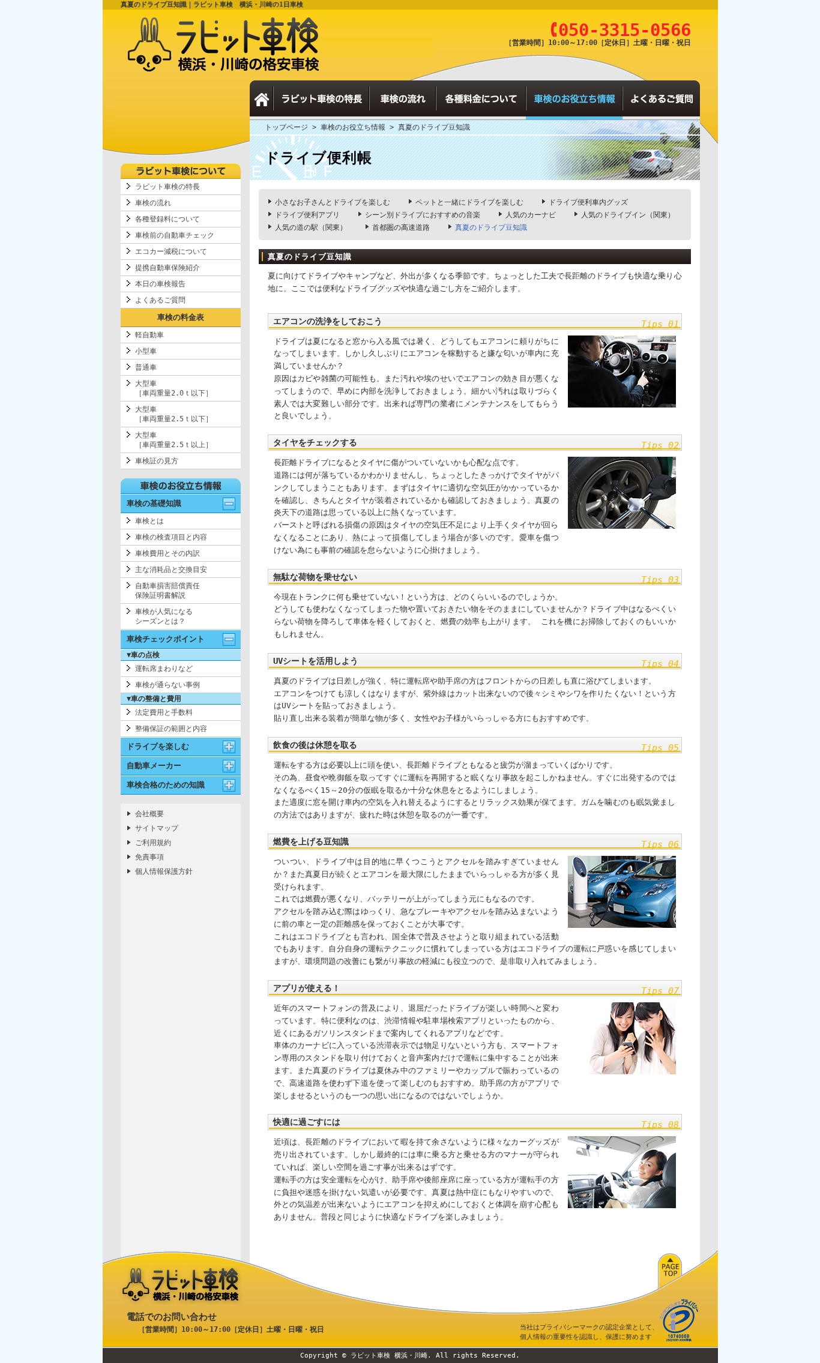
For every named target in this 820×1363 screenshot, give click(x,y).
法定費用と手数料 (164, 712)
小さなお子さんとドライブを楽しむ (332, 202)
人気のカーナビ (530, 215)
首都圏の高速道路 (401, 227)
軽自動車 (149, 335)
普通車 (146, 367)
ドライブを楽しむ (158, 746)
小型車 (146, 351)
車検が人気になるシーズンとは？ (164, 616)
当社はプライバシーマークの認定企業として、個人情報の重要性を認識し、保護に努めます (589, 1332)
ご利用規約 (153, 842)
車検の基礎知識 (154, 503)
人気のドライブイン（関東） (628, 215)
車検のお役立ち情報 (353, 127)
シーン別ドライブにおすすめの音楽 (422, 215)
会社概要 (149, 814)
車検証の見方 (156, 461)
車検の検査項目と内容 (171, 537)
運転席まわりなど (164, 668)
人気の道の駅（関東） (311, 227)
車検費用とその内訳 (167, 553)
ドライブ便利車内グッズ (588, 202)
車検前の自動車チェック (174, 235)
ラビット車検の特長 (167, 186)
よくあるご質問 (160, 300)
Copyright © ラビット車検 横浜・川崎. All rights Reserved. (410, 1355)
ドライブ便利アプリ (307, 215)
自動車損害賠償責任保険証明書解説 (167, 591)
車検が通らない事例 (167, 685)
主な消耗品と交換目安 (171, 569)
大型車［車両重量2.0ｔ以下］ (174, 388)
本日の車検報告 (160, 284)
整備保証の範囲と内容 (171, 728)
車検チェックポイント (166, 638)
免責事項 (149, 857)
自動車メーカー (154, 765)
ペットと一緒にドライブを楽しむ (469, 202)
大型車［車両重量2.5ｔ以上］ (174, 440)
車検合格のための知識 (166, 784)
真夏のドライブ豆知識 (491, 227)
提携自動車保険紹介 (167, 267)
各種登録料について (167, 219)
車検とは (149, 521)
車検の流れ (153, 203)
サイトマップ (156, 828)
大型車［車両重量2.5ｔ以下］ (174, 414)
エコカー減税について (171, 251)
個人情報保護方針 (164, 871)
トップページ (286, 127)
